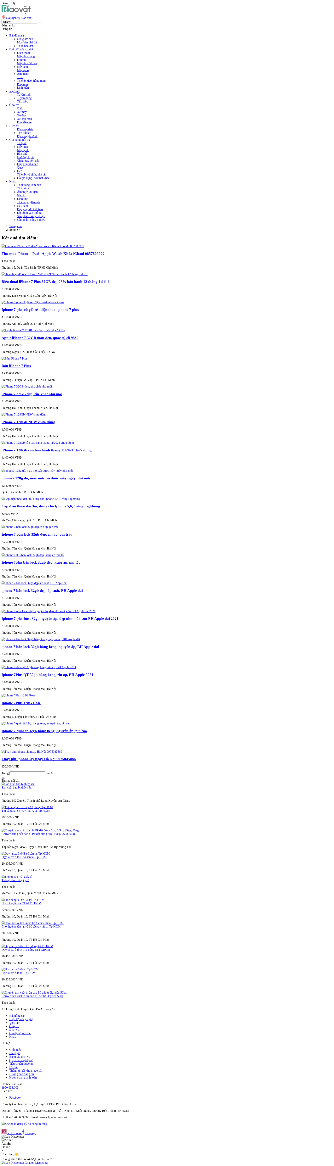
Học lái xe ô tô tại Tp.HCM (18, 972)
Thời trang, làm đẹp (29, 185)
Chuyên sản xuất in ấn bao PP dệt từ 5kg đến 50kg (32, 996)
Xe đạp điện (24, 118)
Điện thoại (23, 52)
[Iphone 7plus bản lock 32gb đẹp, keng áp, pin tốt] (33, 555)
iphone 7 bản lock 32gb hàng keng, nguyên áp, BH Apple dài (50, 647)
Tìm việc (22, 101)
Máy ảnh (22, 66)
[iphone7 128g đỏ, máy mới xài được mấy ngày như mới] (37, 470)
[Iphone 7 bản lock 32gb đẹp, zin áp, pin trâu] (30, 526)
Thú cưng (23, 188)
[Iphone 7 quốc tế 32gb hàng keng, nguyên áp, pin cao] (36, 723)
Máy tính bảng (26, 56)
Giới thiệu (15, 1049)
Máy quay (23, 70)
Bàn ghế (22, 153)
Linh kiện (23, 87)
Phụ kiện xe (24, 122)
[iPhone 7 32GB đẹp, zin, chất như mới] (27, 386)
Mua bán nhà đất (27, 42)
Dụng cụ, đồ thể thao (30, 209)
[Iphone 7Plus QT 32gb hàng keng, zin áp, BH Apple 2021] (39, 667)
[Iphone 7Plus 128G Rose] (18, 695)
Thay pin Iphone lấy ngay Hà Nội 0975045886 (39, 759)
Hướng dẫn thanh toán (23, 1077)
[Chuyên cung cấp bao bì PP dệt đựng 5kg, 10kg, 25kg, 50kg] (40, 830)
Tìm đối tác (24, 132)
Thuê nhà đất (25, 45)
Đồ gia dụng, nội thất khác (33, 178)
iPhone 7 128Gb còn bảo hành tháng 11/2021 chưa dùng (47, 450)
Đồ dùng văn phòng (29, 212)
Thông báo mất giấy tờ (15, 880)
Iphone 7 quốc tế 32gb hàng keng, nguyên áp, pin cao (44, 731)
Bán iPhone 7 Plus (16, 366)
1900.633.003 (10, 1087)
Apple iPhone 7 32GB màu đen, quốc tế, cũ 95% (40, 338)
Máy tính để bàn (27, 63)
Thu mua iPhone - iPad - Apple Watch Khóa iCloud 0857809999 (53, 254)
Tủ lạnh (21, 143)
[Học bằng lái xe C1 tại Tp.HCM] (23, 899)
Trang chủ (15, 226)
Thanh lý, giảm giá (28, 202)
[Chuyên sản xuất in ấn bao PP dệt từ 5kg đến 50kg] (34, 992)
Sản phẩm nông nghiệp (31, 219)
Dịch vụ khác (25, 129)
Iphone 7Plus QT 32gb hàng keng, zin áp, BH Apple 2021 (47, 675)
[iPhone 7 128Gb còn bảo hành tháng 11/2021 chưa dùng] (38, 442)
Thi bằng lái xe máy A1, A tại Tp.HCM (26, 810)
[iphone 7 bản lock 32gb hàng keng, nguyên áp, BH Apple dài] (41, 639)
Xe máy (22, 112)
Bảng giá (14, 1053)
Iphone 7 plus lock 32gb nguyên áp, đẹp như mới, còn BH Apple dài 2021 (60, 618)
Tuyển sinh (24, 94)
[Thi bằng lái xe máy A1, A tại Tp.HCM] (27, 807)
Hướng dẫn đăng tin (21, 1074)
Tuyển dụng (24, 98)
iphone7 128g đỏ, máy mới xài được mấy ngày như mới (46, 478)
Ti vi (20, 77)
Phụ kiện (22, 84)
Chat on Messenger (36, 1162)
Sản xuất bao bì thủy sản (17, 787)
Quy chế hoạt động (21, 1060)
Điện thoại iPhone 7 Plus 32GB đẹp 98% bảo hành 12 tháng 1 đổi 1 (55, 282)
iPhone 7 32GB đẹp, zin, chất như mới (32, 394)
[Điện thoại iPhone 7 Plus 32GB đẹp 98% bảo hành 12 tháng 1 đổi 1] (45, 274)
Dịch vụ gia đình (27, 136)
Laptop (21, 59)
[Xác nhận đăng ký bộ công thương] (24, 1123)
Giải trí (21, 195)
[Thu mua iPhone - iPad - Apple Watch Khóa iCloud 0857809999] (43, 246)
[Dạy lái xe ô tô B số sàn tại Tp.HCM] (26, 853)
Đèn (19, 171)
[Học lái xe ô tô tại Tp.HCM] (20, 969)
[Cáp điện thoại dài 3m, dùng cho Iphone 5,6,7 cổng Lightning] (41, 498)
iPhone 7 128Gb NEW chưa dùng (28, 422)
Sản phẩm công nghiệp (31, 216)
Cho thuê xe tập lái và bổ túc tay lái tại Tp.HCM (31, 926)
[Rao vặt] (16, 12)
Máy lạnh (23, 150)
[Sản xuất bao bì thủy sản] (18, 784)
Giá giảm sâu (25, 39)
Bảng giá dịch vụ (19, 1056)
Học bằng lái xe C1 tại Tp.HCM (21, 903)
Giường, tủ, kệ (26, 157)
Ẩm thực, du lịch (27, 191)
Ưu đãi (13, 1067)
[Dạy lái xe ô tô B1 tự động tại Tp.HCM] (27, 946)
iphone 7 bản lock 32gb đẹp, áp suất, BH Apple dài (42, 591)
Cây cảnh (23, 205)
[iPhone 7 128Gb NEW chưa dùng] (24, 414)
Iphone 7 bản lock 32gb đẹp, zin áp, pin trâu (37, 534)
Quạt (20, 167)
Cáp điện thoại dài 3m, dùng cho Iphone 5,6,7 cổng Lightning (51, 506)
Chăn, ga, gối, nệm (28, 160)
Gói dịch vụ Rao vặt (18, 18)
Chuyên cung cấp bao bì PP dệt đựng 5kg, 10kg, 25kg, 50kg (39, 833)
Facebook (15, 1097)
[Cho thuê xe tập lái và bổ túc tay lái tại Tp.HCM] (33, 923)
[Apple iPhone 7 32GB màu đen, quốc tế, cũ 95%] (33, 330)
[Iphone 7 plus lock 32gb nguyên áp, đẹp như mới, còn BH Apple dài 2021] (48, 611)
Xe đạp (21, 115)
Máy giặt (22, 146)
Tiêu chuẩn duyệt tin (21, 1063)
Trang (5, 773)
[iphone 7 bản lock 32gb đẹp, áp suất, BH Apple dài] (34, 583)
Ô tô (19, 108)
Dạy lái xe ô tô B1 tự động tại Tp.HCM (26, 949)
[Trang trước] (3, 778)
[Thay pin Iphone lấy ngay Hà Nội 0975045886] (32, 751)
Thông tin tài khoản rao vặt (25, 1070)
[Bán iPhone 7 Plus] (14, 358)
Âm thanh (23, 73)
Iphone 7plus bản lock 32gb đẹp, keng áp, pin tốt (41, 562)
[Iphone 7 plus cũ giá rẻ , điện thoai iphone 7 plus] (33, 302)
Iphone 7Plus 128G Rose (21, 703)
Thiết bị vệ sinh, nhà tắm (32, 174)
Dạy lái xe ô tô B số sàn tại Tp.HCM (24, 857)
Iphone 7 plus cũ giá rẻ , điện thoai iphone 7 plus (40, 310)
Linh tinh (22, 198)
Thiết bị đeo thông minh (31, 80)
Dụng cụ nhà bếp (27, 164)
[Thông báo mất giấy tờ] (17, 876)
